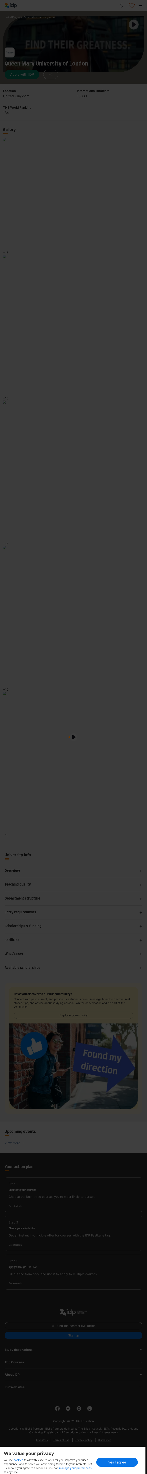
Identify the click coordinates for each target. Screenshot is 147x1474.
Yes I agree (117, 1462)
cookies (19, 1460)
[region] (72, 1460)
